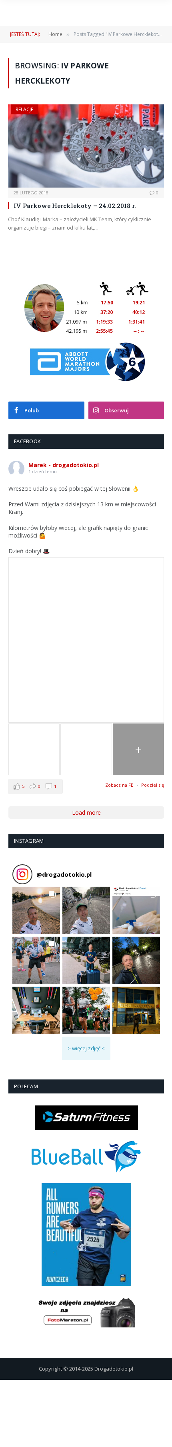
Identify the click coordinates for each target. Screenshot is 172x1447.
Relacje (24, 109)
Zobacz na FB (119, 785)
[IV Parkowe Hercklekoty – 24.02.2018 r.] (86, 145)
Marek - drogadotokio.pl (63, 465)
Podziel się (152, 785)
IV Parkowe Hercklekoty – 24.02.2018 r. (75, 206)
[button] (36, 910)
